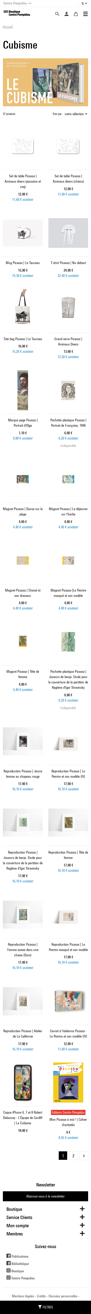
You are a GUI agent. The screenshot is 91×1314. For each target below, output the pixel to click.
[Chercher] (57, 14)
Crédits (41, 1296)
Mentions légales (23, 1296)
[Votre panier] (76, 14)
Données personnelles (63, 1296)
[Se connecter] (66, 14)
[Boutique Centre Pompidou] (17, 13)
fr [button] (83, 3)
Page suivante (83, 1155)
